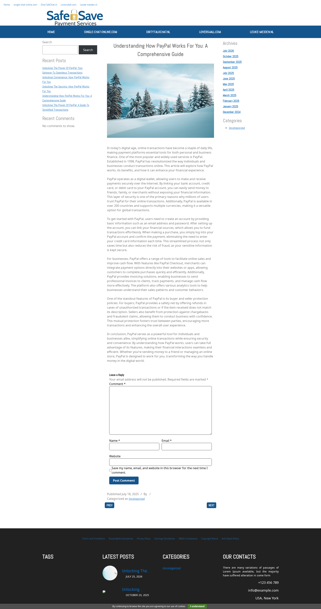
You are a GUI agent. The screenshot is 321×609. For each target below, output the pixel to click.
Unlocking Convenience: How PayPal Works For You (138, 589)
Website (115, 456)
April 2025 (228, 90)
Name (114, 441)
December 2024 (232, 112)
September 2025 (232, 62)
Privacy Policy (144, 538)
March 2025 (229, 95)
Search (47, 42)
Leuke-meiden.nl (88, 4)
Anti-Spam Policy (230, 538)
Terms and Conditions (93, 538)
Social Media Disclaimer (121, 538)
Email (167, 441)
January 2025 (230, 106)
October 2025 (230, 56)
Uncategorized (137, 499)
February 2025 (231, 101)
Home (7, 4)
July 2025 (228, 73)
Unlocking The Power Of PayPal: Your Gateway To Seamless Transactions (137, 571)
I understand (197, 606)
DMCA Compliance (188, 538)
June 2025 (229, 78)
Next (211, 505)
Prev (109, 505)
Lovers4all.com (68, 4)
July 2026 (228, 51)
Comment (117, 384)
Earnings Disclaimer (164, 538)
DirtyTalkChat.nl (49, 4)
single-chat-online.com (25, 4)
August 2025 (230, 67)
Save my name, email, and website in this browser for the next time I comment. (159, 470)
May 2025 (228, 84)
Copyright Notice (209, 538)
